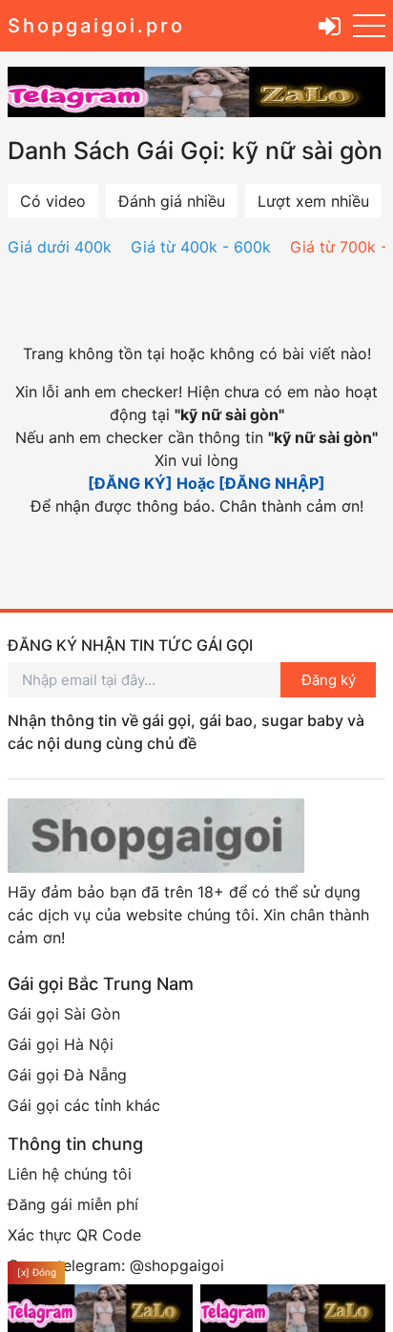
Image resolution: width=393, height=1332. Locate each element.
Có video (53, 201)
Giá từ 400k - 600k (201, 246)
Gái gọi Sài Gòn (64, 1013)
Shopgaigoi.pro (96, 25)
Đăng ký (328, 680)
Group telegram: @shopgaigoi (116, 1265)
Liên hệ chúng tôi (70, 1173)
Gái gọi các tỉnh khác (84, 1105)
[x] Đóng (36, 1272)
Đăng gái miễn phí (73, 1204)
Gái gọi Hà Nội (61, 1044)
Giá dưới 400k (60, 246)
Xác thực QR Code (74, 1234)
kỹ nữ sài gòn (229, 414)
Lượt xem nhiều (313, 201)
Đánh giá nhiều (171, 201)
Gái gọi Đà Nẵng (67, 1074)
